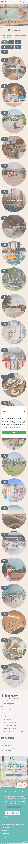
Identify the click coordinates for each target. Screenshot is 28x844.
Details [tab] (23, 411)
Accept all (14, 432)
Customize (14, 435)
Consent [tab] (5, 411)
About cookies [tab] (14, 411)
